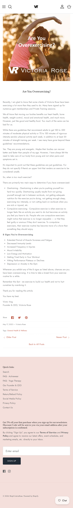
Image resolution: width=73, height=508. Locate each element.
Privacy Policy (9, 403)
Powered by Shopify (31, 496)
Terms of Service (10, 389)
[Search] (12, 7)
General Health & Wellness (17, 330)
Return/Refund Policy (12, 394)
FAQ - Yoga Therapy (12, 380)
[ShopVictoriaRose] (36, 7)
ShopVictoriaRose (16, 496)
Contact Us (8, 407)
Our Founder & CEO (12, 385)
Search (6, 372)
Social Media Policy (12, 398)
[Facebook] (4, 471)
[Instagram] (9, 471)
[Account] (61, 7)
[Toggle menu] (4, 7)
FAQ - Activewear (10, 376)
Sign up (11, 460)
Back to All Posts (36, 344)
